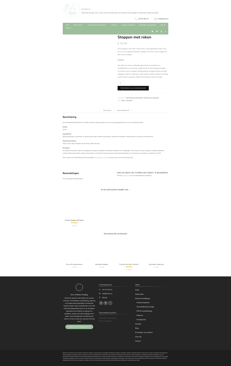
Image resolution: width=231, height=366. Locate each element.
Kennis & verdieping (142, 298)
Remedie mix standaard (151, 98)
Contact (68, 28)
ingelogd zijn (126, 175)
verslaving (129, 100)
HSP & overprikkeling (144, 311)
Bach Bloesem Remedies (134, 98)
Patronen (140, 315)
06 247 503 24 (143, 19)
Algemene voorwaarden (108, 318)
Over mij (163, 25)
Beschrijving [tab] (107, 110)
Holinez (86, 9)
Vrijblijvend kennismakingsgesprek (78, 327)
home (137, 290)
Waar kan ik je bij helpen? (96, 25)
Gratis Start (139, 294)
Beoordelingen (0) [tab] (123, 110)
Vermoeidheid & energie (145, 307)
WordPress (114, 362)
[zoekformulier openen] (165, 32)
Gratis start (77, 25)
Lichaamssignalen (143, 302)
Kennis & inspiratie (128, 25)
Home (67, 25)
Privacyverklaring (105, 321)
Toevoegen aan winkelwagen (133, 88)
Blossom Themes (89, 362)
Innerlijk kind (141, 319)
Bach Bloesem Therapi (101, 158)
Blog (137, 328)
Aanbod (113, 25)
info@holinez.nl (163, 19)
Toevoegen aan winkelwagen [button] (74, 205)
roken (123, 100)
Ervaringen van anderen (147, 25)
